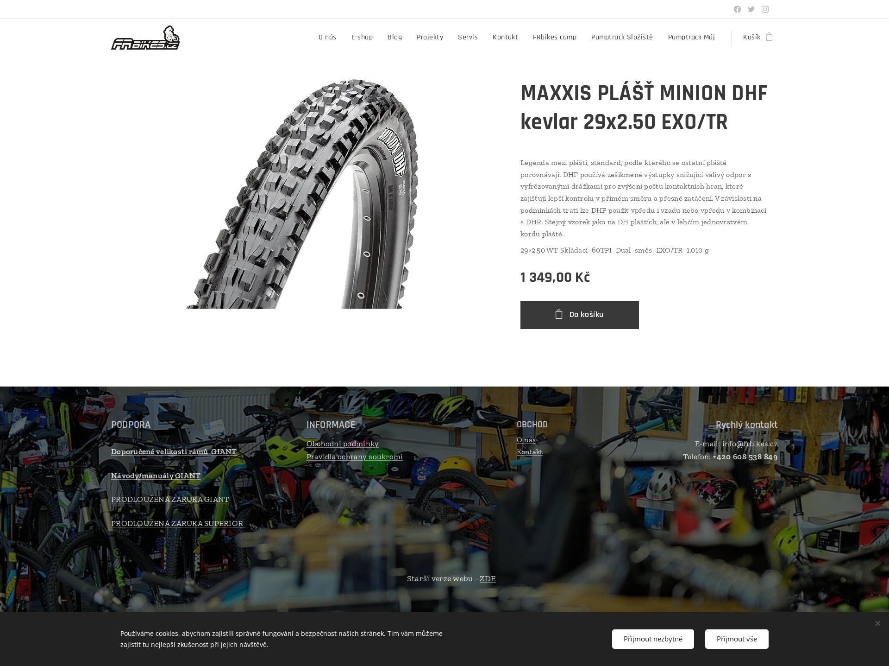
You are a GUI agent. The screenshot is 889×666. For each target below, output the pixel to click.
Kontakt (530, 451)
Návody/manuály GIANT (155, 475)
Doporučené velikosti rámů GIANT (174, 451)
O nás (526, 439)
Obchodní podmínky (343, 443)
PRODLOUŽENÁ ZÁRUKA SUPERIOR (178, 523)
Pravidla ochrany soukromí (355, 456)
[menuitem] (330, 37)
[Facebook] (737, 9)
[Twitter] (751, 9)
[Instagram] (765, 9)
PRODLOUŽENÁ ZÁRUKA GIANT (170, 499)
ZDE (488, 578)
